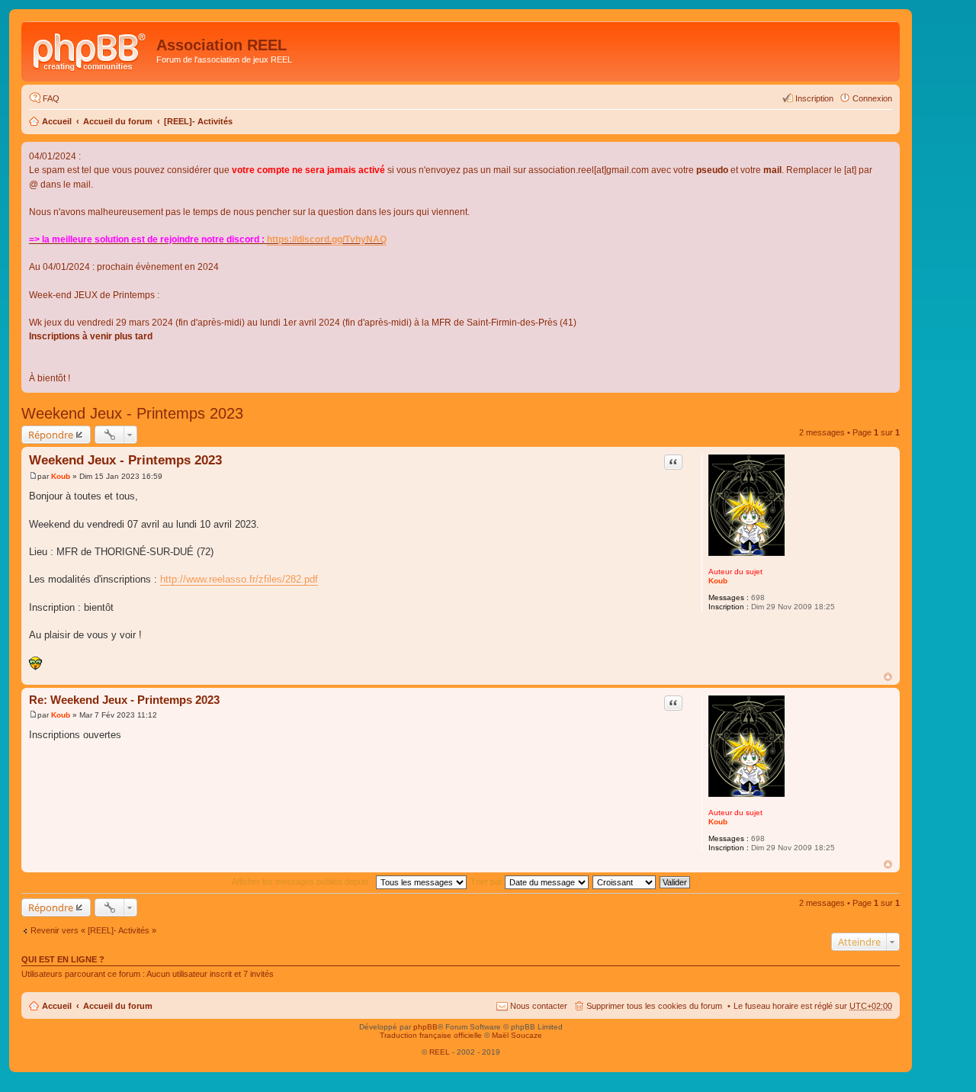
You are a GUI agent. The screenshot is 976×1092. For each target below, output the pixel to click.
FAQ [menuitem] (51, 98)
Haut (888, 677)
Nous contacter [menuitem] (538, 1005)
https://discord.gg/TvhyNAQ (327, 239)
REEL (439, 1052)
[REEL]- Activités (198, 121)
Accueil (57, 121)
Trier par (487, 881)
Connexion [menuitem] (872, 98)
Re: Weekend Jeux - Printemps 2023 (124, 699)
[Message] (33, 476)
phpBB (425, 1027)
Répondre (50, 435)
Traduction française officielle (431, 1035)
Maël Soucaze (517, 1035)
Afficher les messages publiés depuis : (304, 881)
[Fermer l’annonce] (887, 154)
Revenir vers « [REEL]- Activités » (93, 930)
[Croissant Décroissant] (624, 881)
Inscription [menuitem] (814, 98)
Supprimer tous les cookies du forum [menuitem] (654, 1005)
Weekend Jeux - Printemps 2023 (132, 413)
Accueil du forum (117, 121)
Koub (717, 581)
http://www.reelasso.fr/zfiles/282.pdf (239, 579)
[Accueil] (90, 49)
